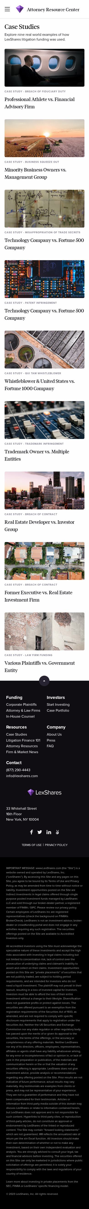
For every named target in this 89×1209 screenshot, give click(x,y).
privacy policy (68, 907)
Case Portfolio (58, 710)
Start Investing (58, 704)
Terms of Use (32, 845)
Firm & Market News (22, 752)
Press (51, 740)
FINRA (24, 907)
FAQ (50, 746)
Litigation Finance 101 (23, 740)
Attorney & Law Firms (23, 710)
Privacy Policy (56, 845)
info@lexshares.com (22, 776)
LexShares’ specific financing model (46, 1186)
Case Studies (16, 734)
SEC (8, 1186)
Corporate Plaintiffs (21, 704)
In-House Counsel (20, 716)
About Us (54, 734)
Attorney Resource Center (53, 9)
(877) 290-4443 (18, 770)
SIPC (33, 907)
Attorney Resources (22, 746)
